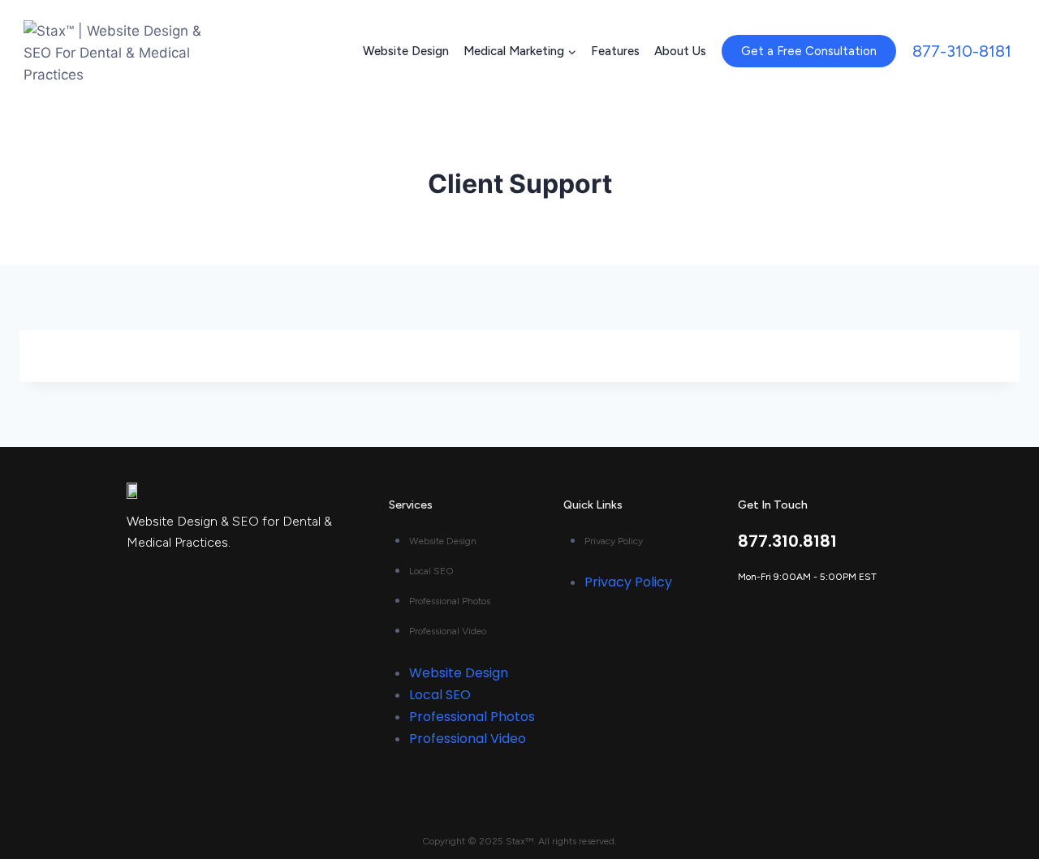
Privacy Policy (613, 541)
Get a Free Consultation (809, 51)
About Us (680, 51)
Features (615, 51)
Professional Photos (449, 601)
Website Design (406, 51)
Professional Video (447, 631)
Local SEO (431, 571)
